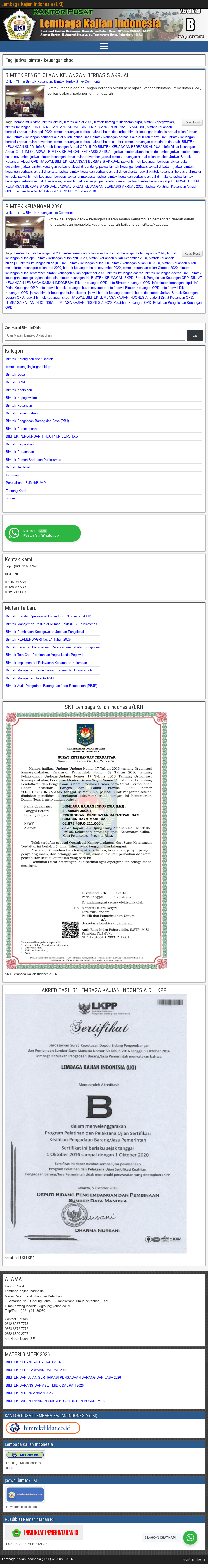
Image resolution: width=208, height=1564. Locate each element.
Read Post (192, 122)
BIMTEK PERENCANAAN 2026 (29, 1393)
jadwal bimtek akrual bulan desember (141, 152)
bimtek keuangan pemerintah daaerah (152, 142)
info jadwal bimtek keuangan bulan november (72, 288)
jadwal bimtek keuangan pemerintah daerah (94, 181)
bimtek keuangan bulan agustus (85, 253)
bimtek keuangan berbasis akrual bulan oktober (88, 142)
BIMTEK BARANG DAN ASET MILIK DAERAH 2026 (45, 1385)
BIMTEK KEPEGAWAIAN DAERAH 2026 (36, 1370)
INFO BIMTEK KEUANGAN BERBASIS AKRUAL (125, 147)
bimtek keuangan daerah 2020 (167, 273)
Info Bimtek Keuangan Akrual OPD (61, 147)
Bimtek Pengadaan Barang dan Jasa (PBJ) (37, 421)
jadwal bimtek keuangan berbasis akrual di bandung (59, 167)
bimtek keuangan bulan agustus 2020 (137, 253)
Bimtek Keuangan (39, 81)
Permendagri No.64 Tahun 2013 (37, 191)
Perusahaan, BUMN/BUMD (26, 483)
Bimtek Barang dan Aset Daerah (29, 359)
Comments (93, 81)
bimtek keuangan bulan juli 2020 (43, 263)
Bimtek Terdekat (66, 81)
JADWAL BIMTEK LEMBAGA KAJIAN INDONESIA (109, 297)
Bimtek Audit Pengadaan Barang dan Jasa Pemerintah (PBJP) (51, 686)
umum (10, 498)
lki (11, 81)
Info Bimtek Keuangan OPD (129, 283)
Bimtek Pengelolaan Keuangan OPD (162, 278)
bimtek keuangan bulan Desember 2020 (118, 258)
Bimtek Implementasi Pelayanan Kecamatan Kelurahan (46, 663)
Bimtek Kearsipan (19, 390)
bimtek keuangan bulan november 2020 (92, 268)
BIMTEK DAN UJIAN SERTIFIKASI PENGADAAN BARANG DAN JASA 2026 (63, 1378)
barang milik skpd (27, 122)
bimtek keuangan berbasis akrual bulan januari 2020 (52, 137)
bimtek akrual (52, 122)
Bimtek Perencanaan (21, 429)
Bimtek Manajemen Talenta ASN (30, 678)
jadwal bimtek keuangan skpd (150, 181)
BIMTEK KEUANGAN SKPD (112, 278)
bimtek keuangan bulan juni (90, 263)
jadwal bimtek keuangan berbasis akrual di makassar (56, 176)
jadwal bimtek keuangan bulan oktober (58, 293)
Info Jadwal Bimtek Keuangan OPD (133, 288)
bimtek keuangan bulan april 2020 (62, 258)
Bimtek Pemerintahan (22, 413)
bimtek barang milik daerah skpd (118, 122)
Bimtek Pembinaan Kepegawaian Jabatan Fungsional (45, 632)
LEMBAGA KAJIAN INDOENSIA (29, 303)
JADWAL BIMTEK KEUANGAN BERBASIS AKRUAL (79, 161)
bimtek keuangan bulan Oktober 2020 (150, 268)
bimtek (19, 253)
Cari (195, 335)
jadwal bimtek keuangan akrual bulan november (65, 157)
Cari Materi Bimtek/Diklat (23, 328)
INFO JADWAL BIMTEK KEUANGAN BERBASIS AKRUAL (68, 152)
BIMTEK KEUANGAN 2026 (34, 206)
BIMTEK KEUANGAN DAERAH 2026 (33, 1362)
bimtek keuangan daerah (125, 273)
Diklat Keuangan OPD (91, 283)
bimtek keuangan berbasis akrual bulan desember (90, 132)
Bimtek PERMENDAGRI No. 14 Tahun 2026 (38, 639)
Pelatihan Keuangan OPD (132, 303)
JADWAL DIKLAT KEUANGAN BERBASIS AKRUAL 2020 (100, 186)
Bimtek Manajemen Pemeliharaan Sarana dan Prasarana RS (50, 670)
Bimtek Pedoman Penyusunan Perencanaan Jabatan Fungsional (53, 647)
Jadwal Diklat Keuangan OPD (171, 297)
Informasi (13, 475)
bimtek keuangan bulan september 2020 (76, 273)
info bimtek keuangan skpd (172, 283)
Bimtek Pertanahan (20, 452)
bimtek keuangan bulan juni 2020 (136, 263)
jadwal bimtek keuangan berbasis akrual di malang (134, 176)
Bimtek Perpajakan (20, 444)
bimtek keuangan (17, 127)
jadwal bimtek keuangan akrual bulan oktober (134, 157)
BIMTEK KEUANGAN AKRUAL (55, 127)
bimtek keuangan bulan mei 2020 (37, 268)
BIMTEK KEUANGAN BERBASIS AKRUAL (113, 127)
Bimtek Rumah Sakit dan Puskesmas (33, 460)
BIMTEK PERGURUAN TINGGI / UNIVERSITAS (42, 436)
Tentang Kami (16, 491)
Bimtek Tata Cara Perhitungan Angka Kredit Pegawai (44, 655)
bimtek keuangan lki (74, 278)
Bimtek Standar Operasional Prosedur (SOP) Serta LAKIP (48, 616)
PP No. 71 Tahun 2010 (79, 191)
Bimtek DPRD (16, 382)
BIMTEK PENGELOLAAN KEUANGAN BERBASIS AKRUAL (67, 75)
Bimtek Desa (15, 374)
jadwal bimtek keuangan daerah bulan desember (123, 293)
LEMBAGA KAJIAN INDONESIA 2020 (84, 303)
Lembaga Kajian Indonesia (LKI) (32, 4)
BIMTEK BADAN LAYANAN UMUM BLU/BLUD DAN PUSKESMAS (55, 1401)
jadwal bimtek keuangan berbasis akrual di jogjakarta (98, 171)
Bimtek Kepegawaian (21, 398)
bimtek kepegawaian (159, 122)
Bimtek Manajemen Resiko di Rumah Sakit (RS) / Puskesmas (51, 624)
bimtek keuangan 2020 (43, 253)
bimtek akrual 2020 (78, 122)
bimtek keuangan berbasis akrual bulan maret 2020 (130, 137)
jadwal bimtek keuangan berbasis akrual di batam (135, 167)
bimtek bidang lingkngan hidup (28, 367)
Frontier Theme (194, 1559)
